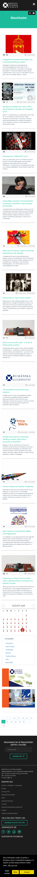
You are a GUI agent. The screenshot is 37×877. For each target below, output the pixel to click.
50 (31, 718)
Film (7, 659)
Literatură (9, 643)
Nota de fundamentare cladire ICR (12, 807)
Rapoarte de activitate (8, 794)
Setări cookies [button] (7, 872)
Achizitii (4, 804)
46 (14, 718)
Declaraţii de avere (7, 801)
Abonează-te (18, 756)
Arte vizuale (10, 646)
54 (15, 721)
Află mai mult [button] (12, 865)
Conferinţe (9, 650)
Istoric (3, 798)
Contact (4, 810)
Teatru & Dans (11, 656)
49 (27, 718)
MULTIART (9, 662)
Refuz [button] (15, 872)
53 (11, 721)
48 (23, 718)
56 (24, 721)
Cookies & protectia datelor (10, 813)
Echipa (4, 788)
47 (18, 718)
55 (19, 721)
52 (7, 721)
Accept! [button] (27, 872)
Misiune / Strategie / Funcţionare (12, 785)
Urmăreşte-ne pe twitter (14, 823)
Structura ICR (6, 791)
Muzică (8, 653)
